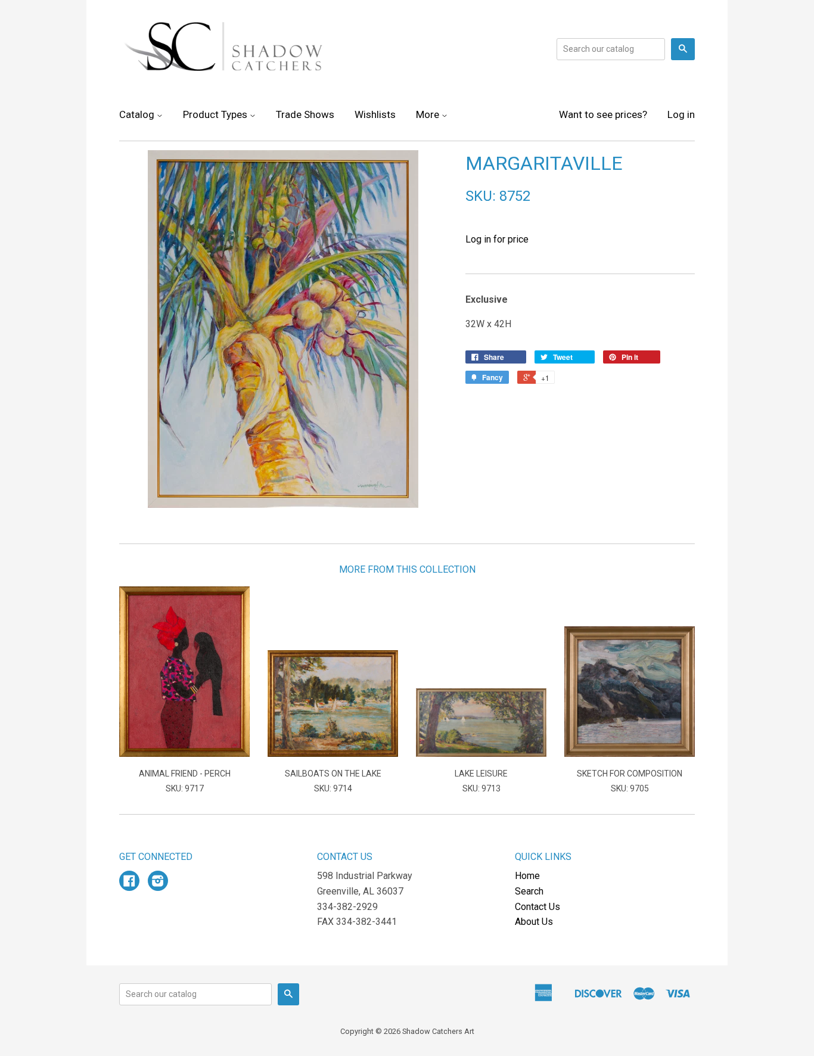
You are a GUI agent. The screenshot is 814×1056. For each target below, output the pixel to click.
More (429, 114)
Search (529, 891)
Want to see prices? (603, 114)
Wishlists (375, 114)
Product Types (216, 114)
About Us (534, 921)
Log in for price (497, 239)
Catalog (138, 114)
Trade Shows (305, 114)
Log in (681, 114)
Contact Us (537, 906)
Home (527, 875)
